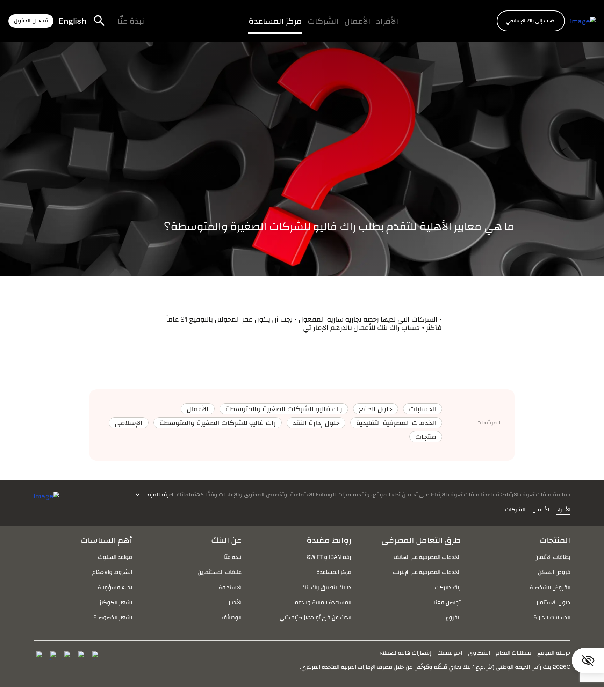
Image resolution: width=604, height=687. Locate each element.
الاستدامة (230, 587)
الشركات (323, 20)
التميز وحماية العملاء (244, 26)
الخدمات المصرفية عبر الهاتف (427, 557)
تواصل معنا (447, 602)
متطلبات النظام (513, 652)
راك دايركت (448, 587)
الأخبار (235, 602)
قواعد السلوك (115, 557)
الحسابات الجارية (551, 617)
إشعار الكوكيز (116, 602)
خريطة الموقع (553, 652)
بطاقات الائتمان (552, 557)
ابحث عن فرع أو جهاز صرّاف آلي (315, 617)
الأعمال (357, 20)
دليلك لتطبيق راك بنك (326, 587)
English (73, 20)
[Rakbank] (46, 495)
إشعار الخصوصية (112, 617)
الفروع (453, 617)
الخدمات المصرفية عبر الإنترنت (427, 572)
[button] (531, 20)
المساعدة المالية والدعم (323, 602)
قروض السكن (554, 572)
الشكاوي (479, 652)
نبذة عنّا (130, 20)
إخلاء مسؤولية (115, 587)
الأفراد (387, 20)
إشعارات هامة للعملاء (405, 652)
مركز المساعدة (275, 20)
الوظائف (174, 26)
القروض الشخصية (550, 587)
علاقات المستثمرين (219, 572)
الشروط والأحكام (112, 572)
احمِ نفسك (449, 652)
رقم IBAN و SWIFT (329, 557)
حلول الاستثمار (553, 602)
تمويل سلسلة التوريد (230, 26)
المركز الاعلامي (220, 26)
